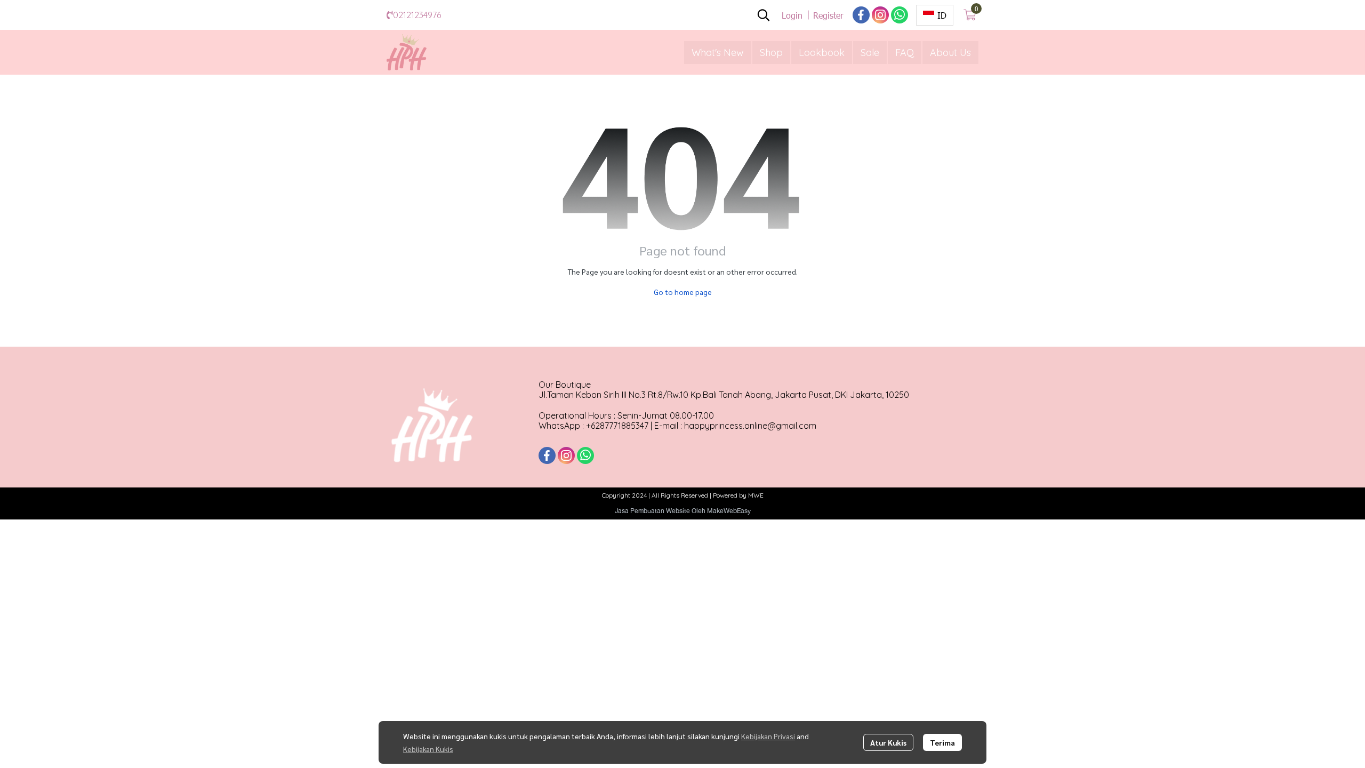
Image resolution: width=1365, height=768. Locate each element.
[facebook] (861, 14)
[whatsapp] (899, 14)
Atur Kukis (888, 742)
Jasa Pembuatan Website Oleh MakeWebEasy (683, 511)
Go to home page (683, 292)
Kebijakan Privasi (768, 736)
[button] (763, 15)
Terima (942, 742)
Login (792, 15)
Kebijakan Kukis (428, 749)
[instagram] (880, 14)
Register (828, 15)
